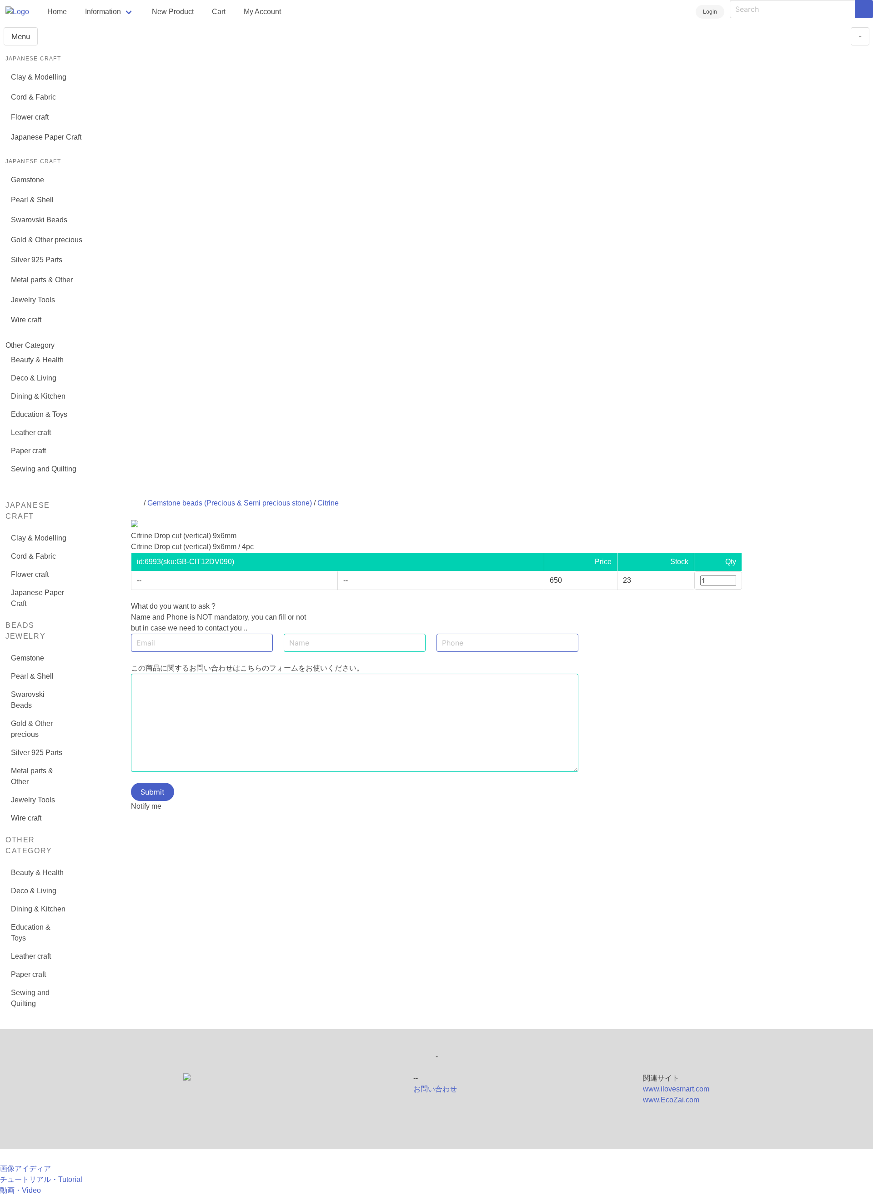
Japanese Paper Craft (46, 137)
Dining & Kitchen (38, 396)
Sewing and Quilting (43, 469)
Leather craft (31, 432)
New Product (173, 11)
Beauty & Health (37, 360)
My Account (262, 11)
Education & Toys (39, 414)
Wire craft (26, 320)
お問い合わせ (435, 1089)
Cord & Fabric (33, 97)
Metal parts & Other (42, 280)
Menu (20, 36)
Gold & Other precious (46, 240)
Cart (219, 11)
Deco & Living (33, 378)
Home (57, 11)
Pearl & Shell (32, 200)
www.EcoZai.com (671, 1100)
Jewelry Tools (33, 300)
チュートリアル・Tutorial (41, 1179)
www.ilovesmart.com (676, 1089)
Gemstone (27, 180)
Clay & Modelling (38, 77)
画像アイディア (25, 1168)
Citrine (328, 503)
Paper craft (28, 451)
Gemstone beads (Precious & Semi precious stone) (229, 503)
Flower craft (30, 117)
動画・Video (20, 1190)
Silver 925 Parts (36, 260)
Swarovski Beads (39, 220)
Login (710, 12)
